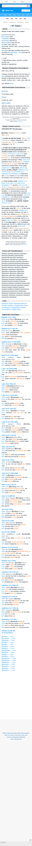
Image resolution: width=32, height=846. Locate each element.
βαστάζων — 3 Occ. (8, 656)
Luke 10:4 (26, 195)
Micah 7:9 (23, 168)
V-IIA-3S (12, 447)
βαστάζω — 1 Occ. (8, 654)
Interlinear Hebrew (20, 303)
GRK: (3, 319)
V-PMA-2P (12, 384)
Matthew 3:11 (22, 181)
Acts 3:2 (21, 185)
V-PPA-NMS (14, 355)
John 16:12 (26, 159)
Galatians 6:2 (6, 174)
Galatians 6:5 (6, 597)
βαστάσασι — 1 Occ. (8, 640)
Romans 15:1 (19, 172)
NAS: (3, 321)
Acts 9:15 (5, 509)
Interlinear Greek (7, 303)
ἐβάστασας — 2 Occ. (8, 664)
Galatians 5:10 (6, 168)
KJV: (3, 323)
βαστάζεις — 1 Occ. (8, 648)
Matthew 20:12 (23, 170)
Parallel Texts (16, 309)
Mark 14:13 (5, 183)
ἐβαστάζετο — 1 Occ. (9, 670)
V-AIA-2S (13, 484)
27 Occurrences (7, 633)
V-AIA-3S (14, 328)
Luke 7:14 (13, 183)
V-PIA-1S (15, 608)
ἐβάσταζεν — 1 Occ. (8, 668)
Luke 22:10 (20, 183)
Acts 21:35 (5, 532)
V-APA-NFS (13, 395)
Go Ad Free (3, 842)
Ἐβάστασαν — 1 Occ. (9, 662)
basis (3, 76)
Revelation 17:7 (7, 185)
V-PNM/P (12, 532)
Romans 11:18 (6, 203)
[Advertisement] (16, 709)
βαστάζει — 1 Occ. (8, 644)
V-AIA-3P (13, 435)
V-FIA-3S (15, 572)
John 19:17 (12, 154)
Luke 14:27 (20, 154)
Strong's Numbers (7, 305)
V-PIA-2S (15, 547)
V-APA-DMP (16, 342)
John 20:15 (21, 226)
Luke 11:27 (5, 395)
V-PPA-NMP (13, 369)
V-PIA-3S (13, 408)
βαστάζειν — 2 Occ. (8, 646)
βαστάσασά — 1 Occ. (9, 638)
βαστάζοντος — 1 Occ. (9, 660)
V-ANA (13, 317)
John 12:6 (10, 220)
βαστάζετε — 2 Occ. (8, 652)
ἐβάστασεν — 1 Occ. (8, 666)
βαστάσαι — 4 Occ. (8, 636)
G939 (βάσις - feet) (15, 52)
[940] (2, 380)
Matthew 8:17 (23, 210)
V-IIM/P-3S (11, 496)
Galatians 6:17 (6, 197)
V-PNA (12, 460)
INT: (3, 325)
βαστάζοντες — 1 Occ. (9, 658)
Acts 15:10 (5, 172)
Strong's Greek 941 (8, 631)
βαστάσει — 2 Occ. (8, 642)
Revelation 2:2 (16, 174)
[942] (30, 380)
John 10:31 (5, 435)
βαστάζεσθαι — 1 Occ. (9, 650)
